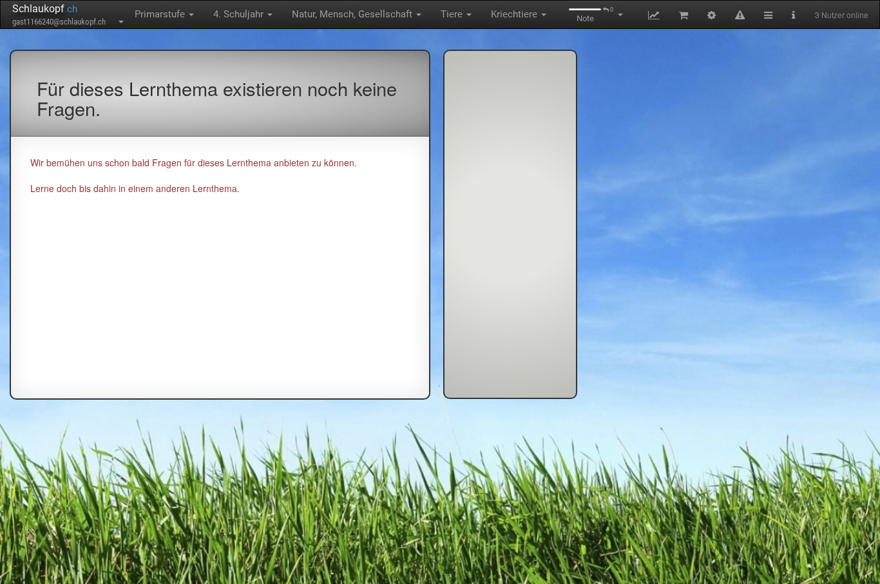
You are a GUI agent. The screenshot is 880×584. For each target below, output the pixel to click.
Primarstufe (161, 14)
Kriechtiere (515, 14)
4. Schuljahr (239, 14)
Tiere (453, 14)
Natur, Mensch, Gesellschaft (353, 14)
